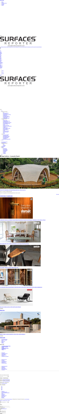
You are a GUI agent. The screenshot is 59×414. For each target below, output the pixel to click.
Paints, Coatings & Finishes (6, 128)
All (3, 112)
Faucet (4, 124)
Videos (2, 342)
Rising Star (2, 310)
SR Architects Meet (5, 137)
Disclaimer (3, 367)
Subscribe (3, 4)
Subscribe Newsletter (4, 366)
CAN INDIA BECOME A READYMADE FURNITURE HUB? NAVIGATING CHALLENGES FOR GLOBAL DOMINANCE (21, 287)
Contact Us (3, 369)
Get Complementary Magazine (5, 392)
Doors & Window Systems (6, 123)
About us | (1, 400)
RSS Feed (3, 397)
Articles (3, 70)
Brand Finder (3, 146)
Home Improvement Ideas (6, 116)
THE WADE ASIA (5, 135)
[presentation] (0, 35)
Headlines (4, 145)
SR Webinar (1, 59)
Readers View (1, 54)
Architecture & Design (4, 339)
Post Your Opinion (1, 61)
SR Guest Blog (0, 56)
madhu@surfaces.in (4, 383)
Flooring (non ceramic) (6, 125)
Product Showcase (5, 121)
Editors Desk (1, 52)
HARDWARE (10, 196)
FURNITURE (3, 196)
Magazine (3, 140)
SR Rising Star (5, 115)
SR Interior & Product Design (7, 114)
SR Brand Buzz (1, 58)
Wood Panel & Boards (6, 131)
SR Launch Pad (4, 142)
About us (4, 152)
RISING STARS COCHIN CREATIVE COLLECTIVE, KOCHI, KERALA (12, 334)
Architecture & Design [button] (4, 111)
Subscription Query (4, 395)
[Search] (8, 402)
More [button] (2, 147)
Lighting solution (5, 127)
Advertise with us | (5, 400)
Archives (1, 67)
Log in (2, 1)
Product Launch (5, 120)
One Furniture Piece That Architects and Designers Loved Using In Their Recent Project (14, 243)
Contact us (4, 153)
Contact (3, 5)
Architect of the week (4, 353)
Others (4, 133)
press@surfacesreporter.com (6, 379)
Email (0, 406)
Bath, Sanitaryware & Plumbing (7, 122)
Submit (1, 413)
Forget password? (4, 408)
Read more (57, 194)
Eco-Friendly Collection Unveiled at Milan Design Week (9, 267)
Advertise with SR (4, 361)
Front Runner (3, 354)
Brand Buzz (3, 352)
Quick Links (2, 337)
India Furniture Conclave (6, 136)
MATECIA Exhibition (6, 134)
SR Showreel (5, 138)
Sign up (3, 2)
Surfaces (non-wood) (6, 129)
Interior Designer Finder (6, 118)
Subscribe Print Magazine (5, 356)
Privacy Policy (4, 368)
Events (2, 340)
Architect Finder (5, 117)
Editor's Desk (5, 148)
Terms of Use (3, 394)
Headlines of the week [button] (4, 143)
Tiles (3, 132)
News (4, 144)
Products (3, 73)
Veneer (4, 130)
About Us (3, 355)
